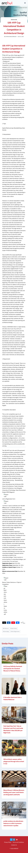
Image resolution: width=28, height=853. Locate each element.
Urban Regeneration (15, 631)
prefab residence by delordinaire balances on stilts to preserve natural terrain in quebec (13, 823)
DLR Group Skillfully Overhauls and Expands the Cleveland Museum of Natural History (12, 668)
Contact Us (14, 845)
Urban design (6, 631)
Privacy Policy (7, 842)
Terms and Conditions (18, 842)
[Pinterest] (17, 839)
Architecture (14, 19)
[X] (11, 839)
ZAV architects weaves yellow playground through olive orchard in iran (13, 761)
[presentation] (14, 655)
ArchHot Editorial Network (11, 36)
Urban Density (13, 628)
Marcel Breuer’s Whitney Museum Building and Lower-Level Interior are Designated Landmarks (13, 792)
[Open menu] (25, 3)
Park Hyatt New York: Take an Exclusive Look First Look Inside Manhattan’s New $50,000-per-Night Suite (13, 729)
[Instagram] (14, 839)
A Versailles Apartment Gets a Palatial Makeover (12, 698)
